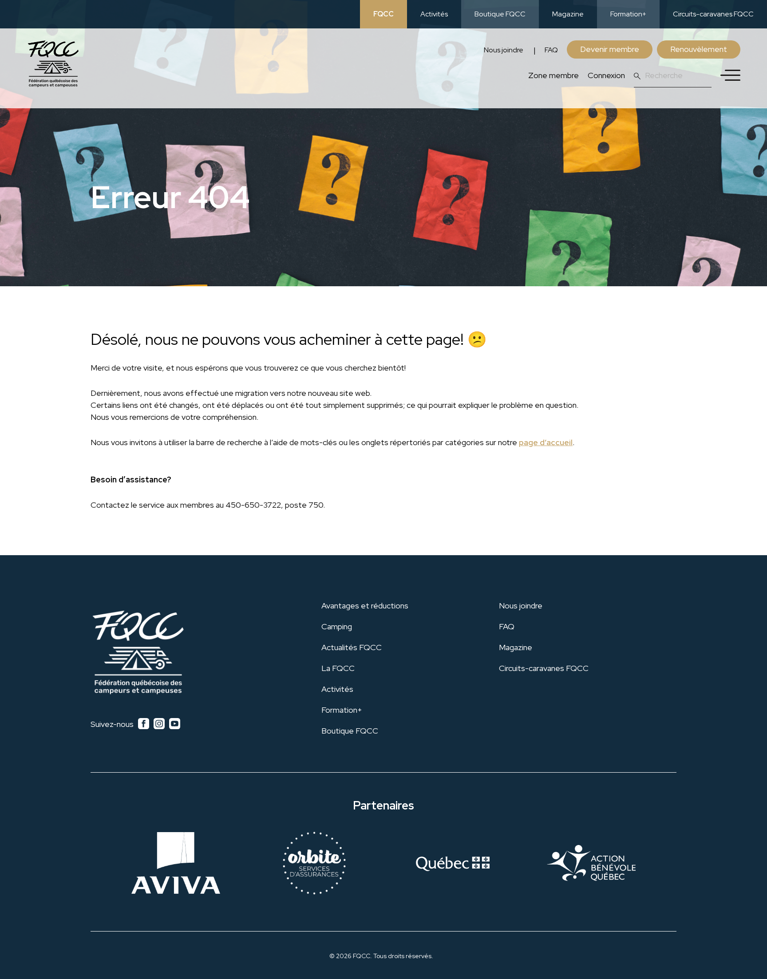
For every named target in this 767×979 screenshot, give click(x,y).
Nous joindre (503, 50)
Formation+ (628, 14)
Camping (336, 626)
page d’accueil (546, 442)
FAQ (551, 50)
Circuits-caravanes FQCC (713, 14)
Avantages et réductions (364, 605)
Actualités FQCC (351, 647)
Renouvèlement (698, 49)
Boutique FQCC (500, 14)
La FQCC (338, 668)
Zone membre (553, 75)
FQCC (383, 14)
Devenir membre (609, 49)
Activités (434, 14)
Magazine (568, 14)
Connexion (606, 75)
